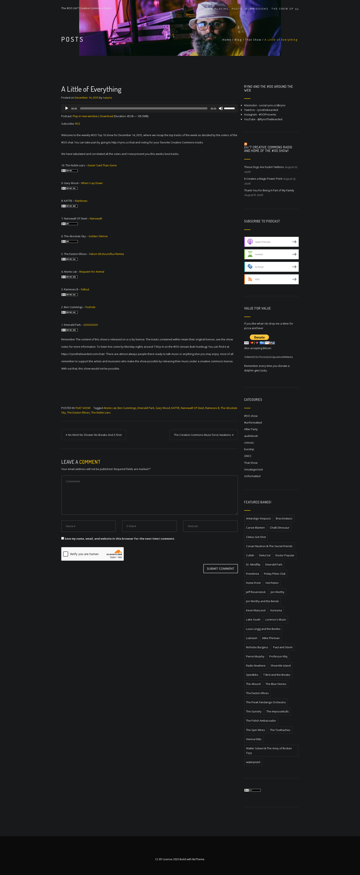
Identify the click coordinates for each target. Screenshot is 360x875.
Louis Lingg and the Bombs (263, 629)
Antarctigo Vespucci (258, 518)
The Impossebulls (277, 711)
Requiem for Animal (91, 271)
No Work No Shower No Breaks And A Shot (95, 435)
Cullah (250, 555)
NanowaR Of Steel (192, 408)
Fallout (85, 289)
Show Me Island (281, 665)
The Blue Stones (276, 684)
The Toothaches (280, 730)
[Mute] (221, 108)
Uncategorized (253, 469)
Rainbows (81, 201)
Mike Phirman (271, 638)
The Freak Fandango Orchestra (266, 702)
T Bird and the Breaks (276, 675)
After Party (251, 429)
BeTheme (198, 859)
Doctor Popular (284, 555)
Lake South (253, 619)
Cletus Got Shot (256, 537)
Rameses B (212, 408)
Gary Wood (163, 408)
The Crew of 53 (285, 9)
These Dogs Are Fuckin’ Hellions (264, 167)
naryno (107, 97)
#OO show (251, 416)
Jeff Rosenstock (256, 592)
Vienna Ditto (253, 739)
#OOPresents (267, 114)
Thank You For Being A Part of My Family (269, 190)
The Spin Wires (255, 730)
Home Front (253, 583)
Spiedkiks (252, 675)
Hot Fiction (272, 583)
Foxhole (90, 307)
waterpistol (253, 762)
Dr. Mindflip (253, 564)
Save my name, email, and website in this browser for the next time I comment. (120, 538)
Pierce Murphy (255, 656)
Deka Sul (264, 555)
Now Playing (217, 9)
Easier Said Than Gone (102, 165)
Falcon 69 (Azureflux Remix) (106, 254)
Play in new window (85, 116)
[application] (149, 108)
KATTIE (175, 408)
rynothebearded (267, 110)
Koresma (276, 610)
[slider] (230, 108)
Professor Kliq (278, 656)
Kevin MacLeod (255, 610)
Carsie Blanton (255, 527)
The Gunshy (253, 711)
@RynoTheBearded (270, 119)
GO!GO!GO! (91, 325)
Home (226, 39)
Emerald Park (146, 408)
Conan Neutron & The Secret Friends (269, 546)
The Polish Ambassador (261, 720)
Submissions (256, 9)
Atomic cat (110, 408)
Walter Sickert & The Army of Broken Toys (269, 750)
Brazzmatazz (284, 518)
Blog (238, 39)
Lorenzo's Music (275, 619)
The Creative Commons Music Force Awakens (202, 435)
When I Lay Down (92, 183)
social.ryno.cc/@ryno (272, 105)
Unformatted (252, 476)
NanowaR (96, 218)
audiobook (251, 436)
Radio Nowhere (256, 665)
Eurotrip (249, 449)
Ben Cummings (127, 408)
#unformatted (253, 422)
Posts (237, 9)
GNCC (247, 456)
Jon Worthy (277, 592)
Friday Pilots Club (275, 573)
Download (106, 116)
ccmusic (249, 442)
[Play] (67, 108)
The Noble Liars (101, 412)
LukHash (251, 638)
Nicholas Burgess (257, 647)
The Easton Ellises (78, 412)
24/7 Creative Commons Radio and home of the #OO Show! (268, 149)
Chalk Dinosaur (279, 527)
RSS (77, 123)
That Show (253, 39)
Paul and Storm (282, 647)
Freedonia (252, 573)
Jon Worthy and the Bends (262, 601)
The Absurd (253, 684)
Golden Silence (98, 236)
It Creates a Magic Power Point (263, 179)
